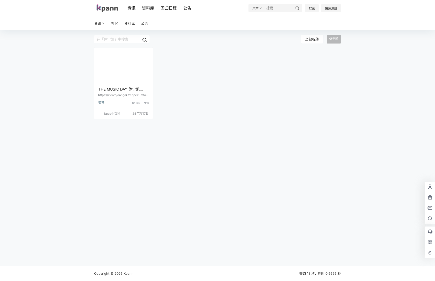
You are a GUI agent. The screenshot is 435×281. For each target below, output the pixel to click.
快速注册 (331, 8)
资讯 (131, 8)
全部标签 (312, 39)
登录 (312, 8)
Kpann (128, 273)
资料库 (148, 8)
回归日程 (169, 8)
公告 (187, 8)
